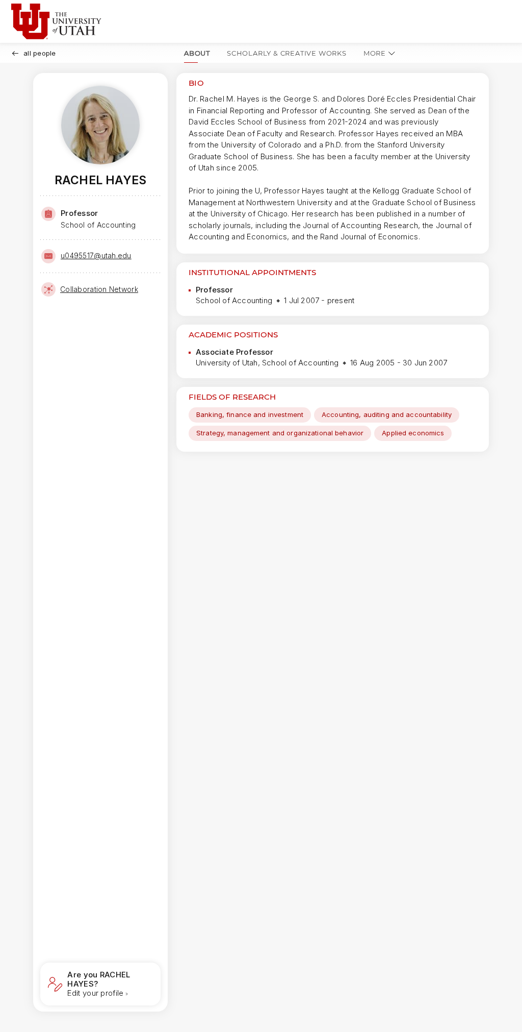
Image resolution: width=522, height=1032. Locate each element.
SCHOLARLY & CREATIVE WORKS (287, 53)
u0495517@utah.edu (96, 255)
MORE (374, 53)
